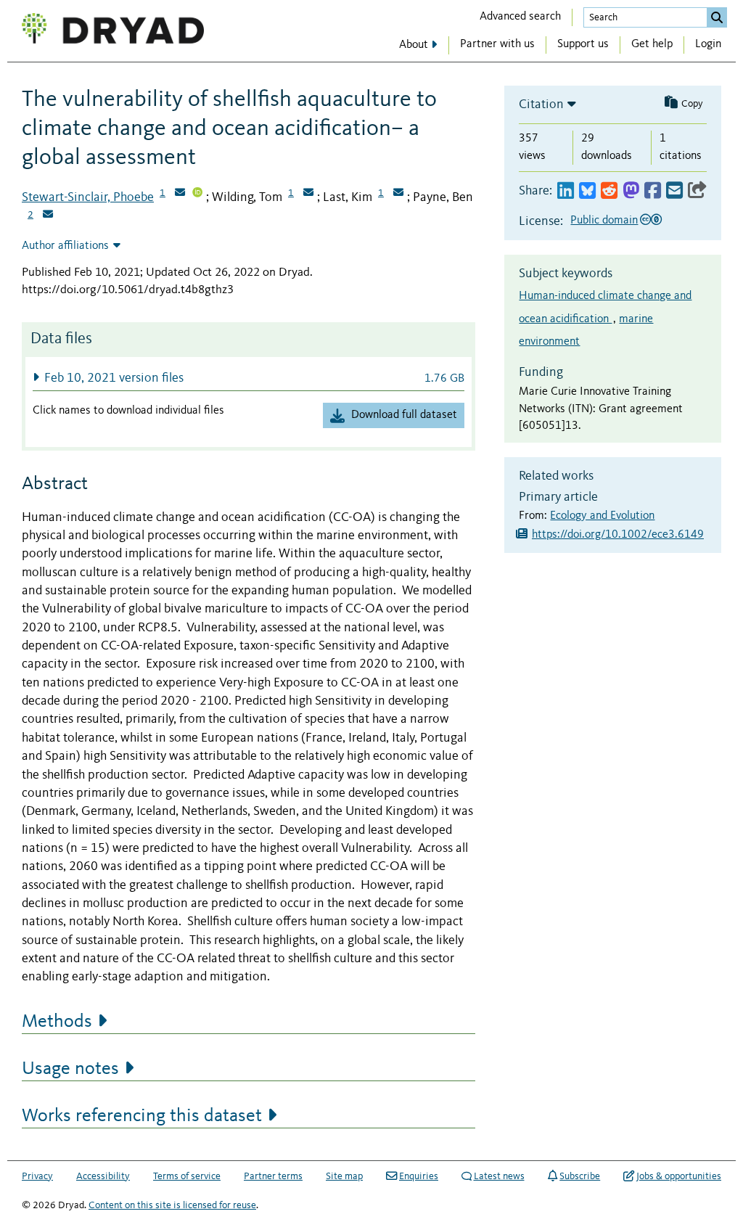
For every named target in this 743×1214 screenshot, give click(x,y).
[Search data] (717, 17)
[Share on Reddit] (609, 191)
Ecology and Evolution (602, 516)
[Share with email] (674, 191)
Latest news (499, 1176)
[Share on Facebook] (652, 191)
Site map (344, 1176)
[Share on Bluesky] (587, 191)
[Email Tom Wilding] (308, 193)
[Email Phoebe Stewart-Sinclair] (180, 193)
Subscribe (579, 1176)
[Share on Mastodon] (631, 191)
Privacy (37, 1176)
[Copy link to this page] (697, 191)
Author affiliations (65, 246)
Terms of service (187, 1176)
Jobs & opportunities (678, 1176)
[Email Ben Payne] (48, 215)
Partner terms (273, 1176)
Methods (57, 1021)
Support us (583, 44)
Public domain (604, 220)
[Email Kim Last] (398, 193)
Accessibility (103, 1176)
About (413, 45)
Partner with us (497, 44)
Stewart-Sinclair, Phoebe (88, 197)
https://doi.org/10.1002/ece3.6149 (618, 535)
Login (708, 44)
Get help (652, 44)
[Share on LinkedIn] (565, 191)
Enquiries (418, 1176)
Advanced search (520, 16)
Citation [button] (541, 104)
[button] (248, 377)
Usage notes (70, 1068)
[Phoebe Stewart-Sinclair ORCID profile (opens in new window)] (197, 193)
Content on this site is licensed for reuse (172, 1205)
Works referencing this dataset (142, 1116)
